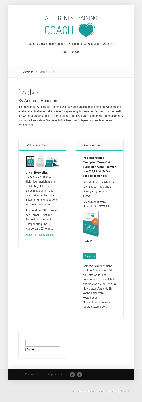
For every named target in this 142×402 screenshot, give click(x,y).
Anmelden (90, 256)
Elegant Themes (95, 391)
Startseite (27, 72)
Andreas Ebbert (38, 100)
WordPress (127, 391)
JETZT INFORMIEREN (39, 234)
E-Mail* (87, 241)
